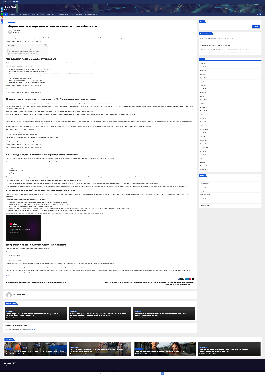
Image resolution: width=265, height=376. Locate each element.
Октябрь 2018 (203, 143)
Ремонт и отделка (38, 14)
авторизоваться (32, 329)
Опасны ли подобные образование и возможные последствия (23, 53)
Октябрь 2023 (203, 118)
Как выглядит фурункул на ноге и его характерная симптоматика (23, 51)
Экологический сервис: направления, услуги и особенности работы (217, 38)
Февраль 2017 (203, 165)
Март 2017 (203, 162)
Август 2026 (203, 63)
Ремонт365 (9, 6)
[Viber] (1, 19)
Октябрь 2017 (203, 151)
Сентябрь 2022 (204, 129)
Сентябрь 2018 (204, 147)
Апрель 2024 (203, 99)
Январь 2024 (203, 110)
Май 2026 (202, 74)
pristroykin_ (18, 30)
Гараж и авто (63, 14)
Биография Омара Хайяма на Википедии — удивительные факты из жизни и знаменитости (37, 282)
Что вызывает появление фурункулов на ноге (19, 48)
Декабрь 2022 (203, 125)
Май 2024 (202, 96)
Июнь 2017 (203, 154)
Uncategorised (12, 22)
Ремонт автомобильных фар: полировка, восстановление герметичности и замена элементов (224, 49)
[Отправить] (1, 22)
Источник (8, 275)
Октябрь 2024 (203, 81)
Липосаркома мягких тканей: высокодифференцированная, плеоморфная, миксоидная (160, 314)
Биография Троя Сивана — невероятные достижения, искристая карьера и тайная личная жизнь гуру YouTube (98, 314)
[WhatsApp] (1, 14)
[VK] (1, 11)
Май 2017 (202, 158)
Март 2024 (203, 103)
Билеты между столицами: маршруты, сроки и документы (215, 45)
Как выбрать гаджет (91, 14)
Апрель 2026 (203, 78)
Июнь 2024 (203, 92)
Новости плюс (203, 198)
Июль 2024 (203, 89)
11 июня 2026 (204, 353)
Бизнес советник (76, 14)
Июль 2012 (203, 169)
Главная (12, 14)
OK (162, 373)
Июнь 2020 (203, 132)
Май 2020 (202, 136)
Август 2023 (203, 121)
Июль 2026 (203, 67)
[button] (257, 14)
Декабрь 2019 (203, 140)
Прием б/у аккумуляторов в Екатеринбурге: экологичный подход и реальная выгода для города (225, 52)
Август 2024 (203, 85)
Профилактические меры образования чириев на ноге (21, 54)
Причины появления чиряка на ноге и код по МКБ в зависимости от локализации (27, 49)
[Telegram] (1, 8)
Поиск (202, 21)
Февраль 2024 (203, 107)
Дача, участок (51, 14)
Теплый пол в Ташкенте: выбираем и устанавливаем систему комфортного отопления (222, 41)
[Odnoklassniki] (1, 16)
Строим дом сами (23, 14)
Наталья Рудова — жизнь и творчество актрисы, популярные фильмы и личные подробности (32, 314)
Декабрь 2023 (203, 114)
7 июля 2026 (139, 353)
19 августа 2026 (11, 353)
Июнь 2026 (203, 70)
